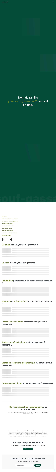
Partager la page (28, 448)
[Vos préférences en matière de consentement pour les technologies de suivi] (54, 470)
